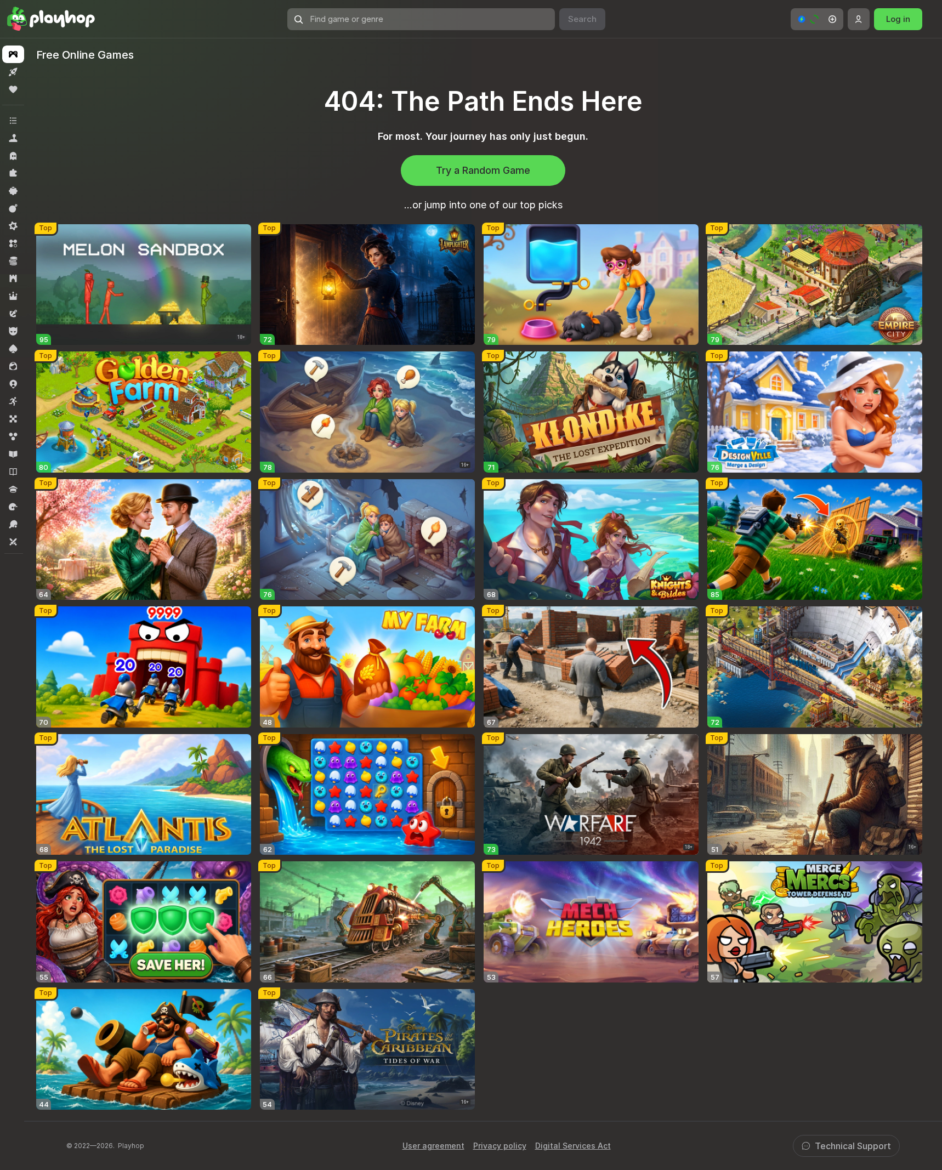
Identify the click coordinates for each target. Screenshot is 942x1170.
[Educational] (13, 454)
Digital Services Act (573, 1145)
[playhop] (51, 19)
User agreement (433, 1145)
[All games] (13, 54)
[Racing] (13, 506)
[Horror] (13, 155)
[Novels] (13, 471)
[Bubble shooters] (13, 436)
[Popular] (13, 89)
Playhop (131, 1145)
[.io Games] (13, 384)
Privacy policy (499, 1145)
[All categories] (13, 120)
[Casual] (13, 191)
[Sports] (13, 524)
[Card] (13, 348)
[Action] (13, 208)
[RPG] (13, 296)
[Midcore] (13, 226)
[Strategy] (13, 278)
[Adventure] (13, 313)
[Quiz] (13, 489)
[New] (13, 72)
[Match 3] (13, 243)
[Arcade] (13, 401)
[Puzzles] (13, 173)
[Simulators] (13, 138)
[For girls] (13, 366)
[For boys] (13, 331)
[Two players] (13, 541)
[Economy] (13, 261)
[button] (817, 19)
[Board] (13, 419)
